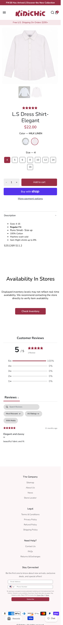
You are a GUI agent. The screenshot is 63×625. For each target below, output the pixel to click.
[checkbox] (11, 420)
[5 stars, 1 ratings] (30, 106)
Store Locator (30, 496)
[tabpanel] (30, 430)
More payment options (30, 197)
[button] (30, 360)
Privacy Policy (30, 518)
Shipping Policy (30, 528)
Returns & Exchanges (30, 555)
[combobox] (11, 586)
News (30, 491)
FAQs (30, 550)
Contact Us (30, 545)
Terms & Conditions (30, 513)
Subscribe (30, 598)
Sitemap (30, 481)
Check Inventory (30, 310)
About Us (30, 486)
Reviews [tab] (12, 396)
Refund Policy (30, 523)
